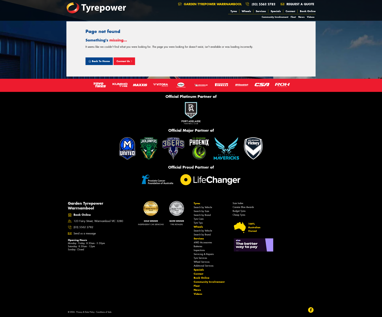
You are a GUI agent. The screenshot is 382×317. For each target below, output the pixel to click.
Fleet (293, 17)
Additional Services (203, 265)
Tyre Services (200, 258)
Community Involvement (275, 17)
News (301, 17)
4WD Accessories (203, 242)
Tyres (234, 11)
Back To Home (100, 61)
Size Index (238, 203)
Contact (290, 11)
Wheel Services (202, 261)
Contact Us (124, 61)
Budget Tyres (239, 211)
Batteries (198, 246)
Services (261, 11)
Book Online (308, 11)
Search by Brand (202, 215)
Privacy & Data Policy (85, 312)
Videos (310, 17)
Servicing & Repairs (204, 254)
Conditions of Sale (103, 312)
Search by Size (201, 211)
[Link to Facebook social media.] (311, 310)
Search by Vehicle (203, 207)
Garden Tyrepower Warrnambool (212, 4)
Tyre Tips (198, 222)
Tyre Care (199, 218)
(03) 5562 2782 (263, 4)
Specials (276, 11)
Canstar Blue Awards (243, 207)
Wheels (246, 11)
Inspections (199, 250)
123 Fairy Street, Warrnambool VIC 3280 (98, 221)
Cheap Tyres (239, 214)
